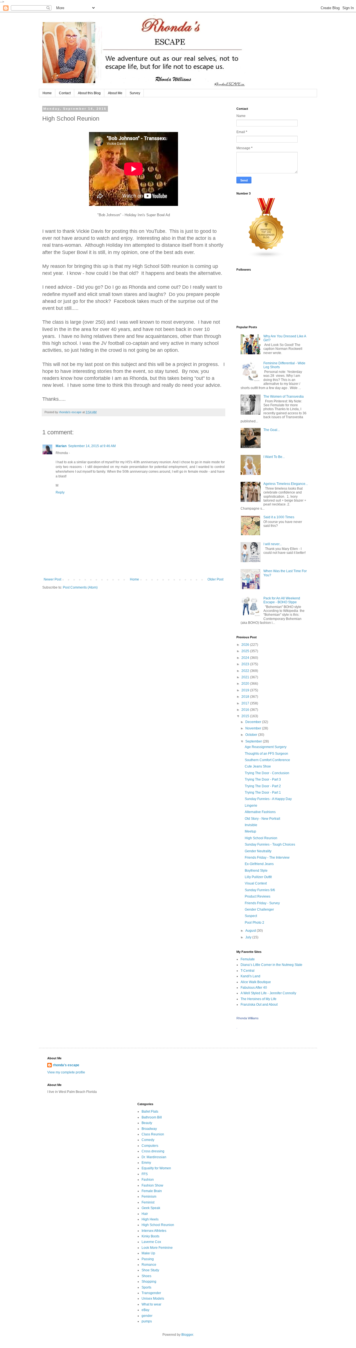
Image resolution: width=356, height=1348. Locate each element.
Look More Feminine (157, 1248)
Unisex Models (153, 1298)
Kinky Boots (150, 1236)
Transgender (151, 1293)
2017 (245, 703)
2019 (245, 690)
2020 (245, 684)
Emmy (146, 1163)
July (248, 937)
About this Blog (89, 93)
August (251, 931)
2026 (245, 645)
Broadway (149, 1129)
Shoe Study (150, 1270)
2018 (245, 697)
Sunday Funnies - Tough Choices (270, 844)
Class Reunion (153, 1134)
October (251, 735)
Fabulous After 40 (254, 988)
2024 (245, 658)
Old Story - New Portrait (262, 819)
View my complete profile (66, 1072)
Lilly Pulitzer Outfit (258, 877)
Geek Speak (151, 1208)
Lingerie (251, 806)
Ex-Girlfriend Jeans (259, 864)
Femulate (248, 959)
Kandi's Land (250, 976)
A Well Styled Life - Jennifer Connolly (268, 993)
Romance (149, 1265)
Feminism (149, 1197)
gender (147, 1316)
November (253, 728)
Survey (135, 93)
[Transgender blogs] (266, 257)
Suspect (251, 916)
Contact (65, 93)
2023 (245, 664)
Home (47, 93)
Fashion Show (152, 1185)
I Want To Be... (274, 457)
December (253, 722)
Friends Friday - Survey (262, 903)
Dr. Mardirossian (154, 1157)
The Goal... (271, 430)
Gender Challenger (259, 909)
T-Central (247, 971)
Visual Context (256, 883)
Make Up (148, 1253)
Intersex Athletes (154, 1231)
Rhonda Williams (247, 1018)
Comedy (148, 1140)
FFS (145, 1174)
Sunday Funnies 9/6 (260, 890)
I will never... (272, 544)
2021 (245, 677)
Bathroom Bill (152, 1117)
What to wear (151, 1304)
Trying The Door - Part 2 (263, 786)
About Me (115, 93)
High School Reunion (261, 838)
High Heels (150, 1219)
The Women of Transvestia (283, 396)
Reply (60, 492)
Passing (148, 1259)
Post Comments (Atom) (80, 587)
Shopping (149, 1282)
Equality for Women (156, 1168)
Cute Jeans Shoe (258, 766)
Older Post (215, 579)
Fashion (148, 1180)
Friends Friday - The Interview (267, 857)
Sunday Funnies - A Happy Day (268, 799)
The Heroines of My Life (258, 999)
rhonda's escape (66, 1065)
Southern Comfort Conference (267, 760)
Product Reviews (257, 896)
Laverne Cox (151, 1242)
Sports (146, 1287)
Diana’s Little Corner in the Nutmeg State (271, 965)
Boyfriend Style (256, 871)
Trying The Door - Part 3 (263, 779)
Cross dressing (153, 1151)
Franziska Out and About (259, 1004)
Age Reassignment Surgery (265, 747)
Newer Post (52, 579)
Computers (150, 1146)
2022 (245, 671)
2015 (245, 716)
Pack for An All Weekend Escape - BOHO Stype (281, 600)
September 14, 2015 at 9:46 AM (92, 446)
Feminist (148, 1202)
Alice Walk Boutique (256, 982)
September (254, 741)
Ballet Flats (150, 1111)
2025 (245, 651)
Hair (145, 1214)
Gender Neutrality (258, 851)
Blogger (187, 1335)
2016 (245, 710)
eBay (145, 1310)
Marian (61, 446)
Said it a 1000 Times (278, 517)
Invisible (251, 825)
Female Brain (152, 1191)
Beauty (147, 1123)
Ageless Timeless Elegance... (285, 484)
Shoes (146, 1276)
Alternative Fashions (260, 812)
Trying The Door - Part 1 (263, 792)
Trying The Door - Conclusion (267, 773)
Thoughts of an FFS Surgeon (266, 754)
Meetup (250, 831)
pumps (147, 1321)
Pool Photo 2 (254, 923)
